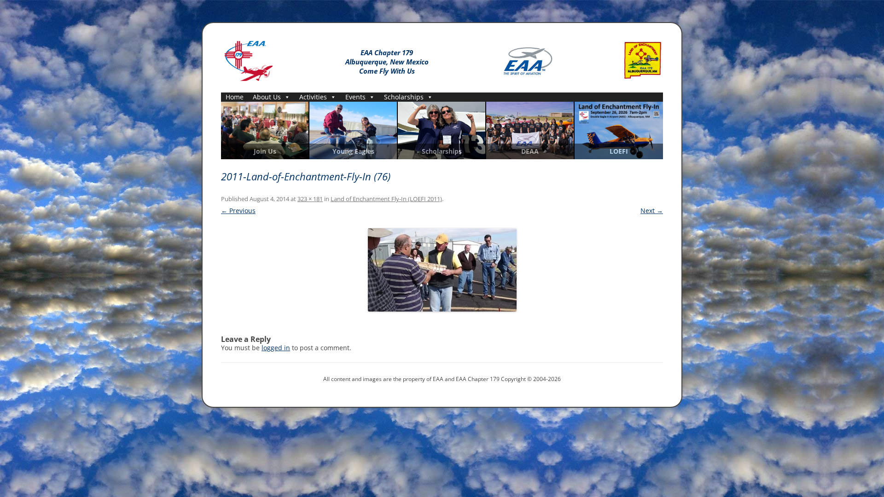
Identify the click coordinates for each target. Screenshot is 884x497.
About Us (267, 96)
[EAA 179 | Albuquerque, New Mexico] (248, 59)
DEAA (530, 151)
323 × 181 (310, 199)
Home (235, 96)
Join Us (265, 151)
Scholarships (404, 96)
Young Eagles (353, 151)
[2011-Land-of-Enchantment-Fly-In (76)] (442, 270)
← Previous (238, 210)
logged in (276, 347)
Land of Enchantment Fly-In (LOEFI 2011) (386, 199)
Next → (651, 210)
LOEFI (619, 151)
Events (355, 96)
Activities (313, 96)
